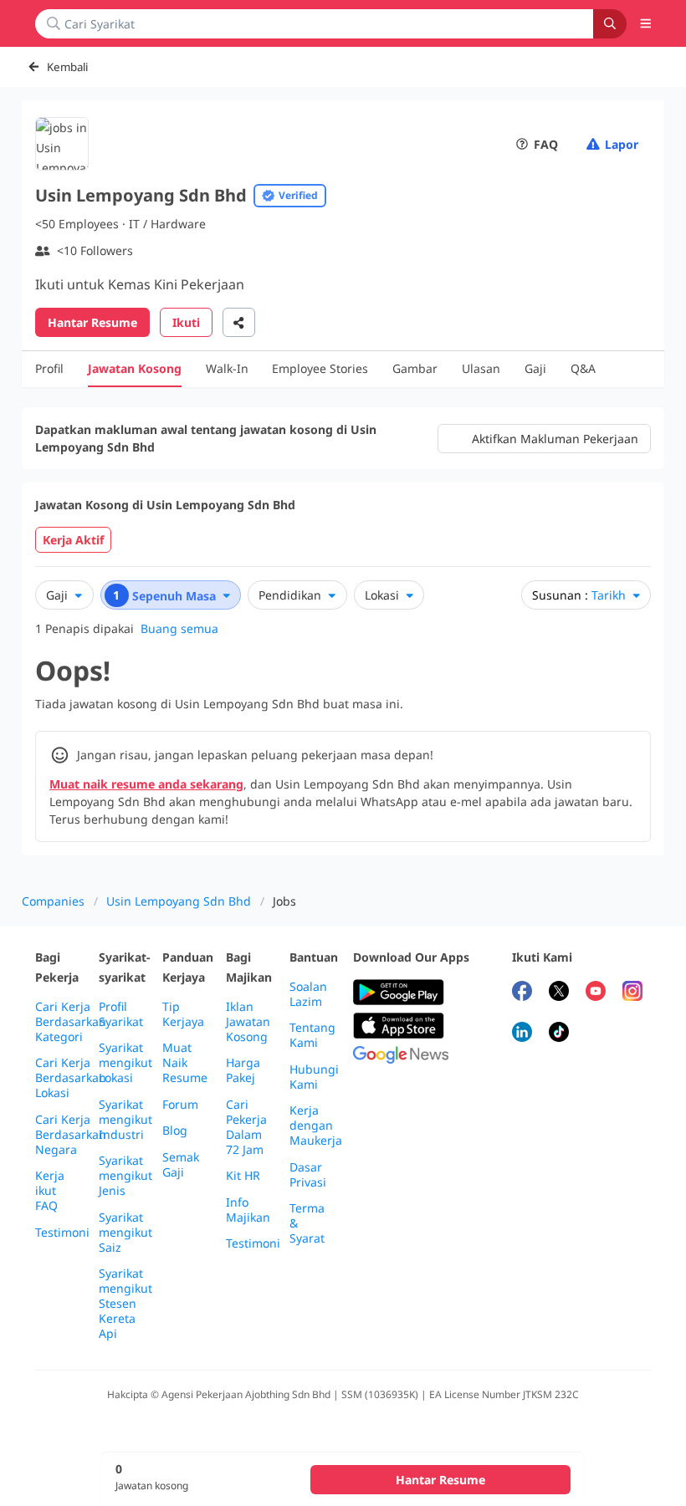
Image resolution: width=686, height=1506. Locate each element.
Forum (180, 1104)
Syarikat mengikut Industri (125, 1119)
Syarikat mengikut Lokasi (125, 1062)
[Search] (610, 23)
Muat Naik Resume (184, 1062)
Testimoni (62, 1232)
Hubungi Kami (314, 1077)
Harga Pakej (243, 1070)
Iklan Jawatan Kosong (248, 1021)
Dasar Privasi (307, 1175)
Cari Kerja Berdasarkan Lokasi (70, 1077)
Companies (53, 901)
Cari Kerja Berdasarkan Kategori (70, 1021)
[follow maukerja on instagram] (632, 993)
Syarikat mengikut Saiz (125, 1232)
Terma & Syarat (307, 1223)
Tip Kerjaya (183, 1014)
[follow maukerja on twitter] (559, 993)
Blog (174, 1130)
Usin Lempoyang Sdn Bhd (178, 901)
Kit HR (243, 1175)
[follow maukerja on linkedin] (522, 1034)
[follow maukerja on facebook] (522, 993)
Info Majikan (248, 1210)
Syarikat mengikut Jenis (125, 1175)
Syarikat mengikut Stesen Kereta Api (125, 1303)
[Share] (239, 322)
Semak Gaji (180, 1165)
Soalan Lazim (308, 994)
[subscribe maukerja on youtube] (596, 993)
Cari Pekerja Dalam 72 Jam (246, 1127)
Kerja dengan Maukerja (315, 1125)
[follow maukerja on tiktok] (559, 1034)
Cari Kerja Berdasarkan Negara (70, 1134)
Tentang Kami (312, 1035)
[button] (646, 23)
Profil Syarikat (121, 1014)
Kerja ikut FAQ (49, 1190)
